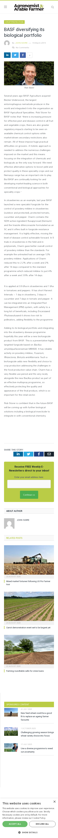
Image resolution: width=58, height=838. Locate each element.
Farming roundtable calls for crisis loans (25, 671)
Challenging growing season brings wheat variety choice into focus (37, 734)
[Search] (52, 7)
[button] (29, 832)
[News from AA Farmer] (29, 6)
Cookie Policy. (39, 818)
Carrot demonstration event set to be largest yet (28, 627)
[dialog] (29, 818)
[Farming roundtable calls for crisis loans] (29, 651)
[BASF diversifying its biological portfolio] (29, 73)
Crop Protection (14, 22)
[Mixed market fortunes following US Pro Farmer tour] (29, 561)
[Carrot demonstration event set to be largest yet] (29, 608)
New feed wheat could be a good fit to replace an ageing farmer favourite (36, 716)
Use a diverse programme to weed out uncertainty (37, 750)
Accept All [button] (15, 824)
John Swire (21, 43)
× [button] (54, 802)
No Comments (22, 47)
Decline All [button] (42, 824)
